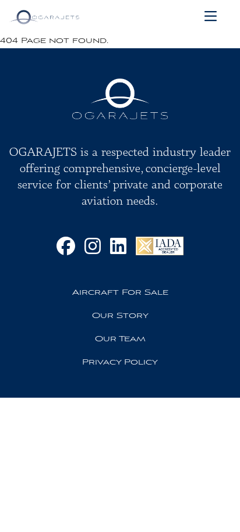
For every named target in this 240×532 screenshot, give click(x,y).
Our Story (120, 316)
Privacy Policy (120, 362)
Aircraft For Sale (120, 293)
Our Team (120, 339)
